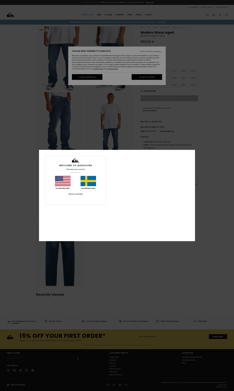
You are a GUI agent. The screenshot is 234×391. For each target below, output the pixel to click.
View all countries (75, 194)
